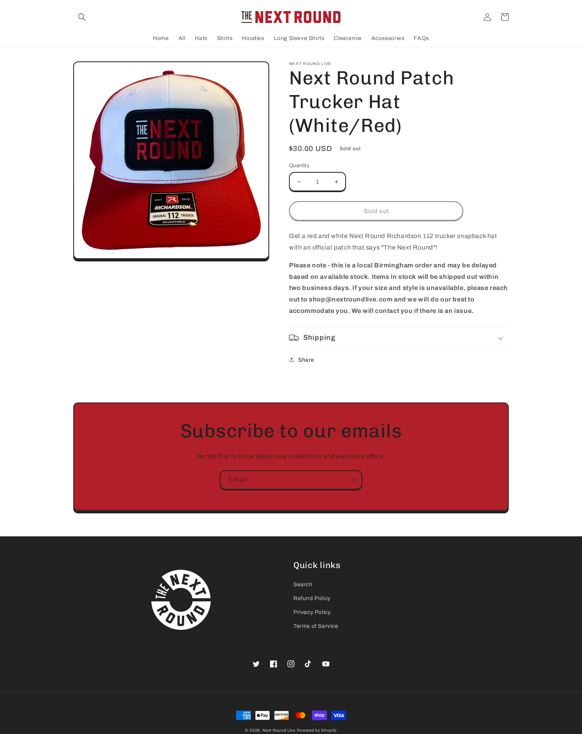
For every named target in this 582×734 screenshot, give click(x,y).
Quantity (299, 165)
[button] (82, 17)
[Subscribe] (352, 480)
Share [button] (306, 360)
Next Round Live (278, 730)
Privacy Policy (312, 612)
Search (303, 584)
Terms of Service (316, 626)
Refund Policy (312, 598)
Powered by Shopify (317, 730)
